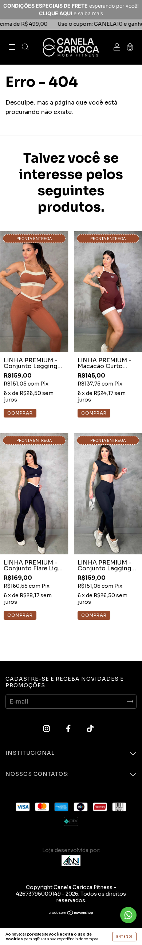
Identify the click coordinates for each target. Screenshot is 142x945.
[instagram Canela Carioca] (47, 728)
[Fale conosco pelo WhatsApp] (128, 915)
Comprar (94, 615)
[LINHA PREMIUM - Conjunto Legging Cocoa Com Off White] (34, 291)
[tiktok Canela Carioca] (90, 728)
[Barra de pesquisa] (25, 47)
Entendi (124, 936)
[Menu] (12, 47)
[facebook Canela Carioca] (69, 728)
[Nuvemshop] (71, 913)
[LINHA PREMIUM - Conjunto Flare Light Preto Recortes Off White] (34, 493)
